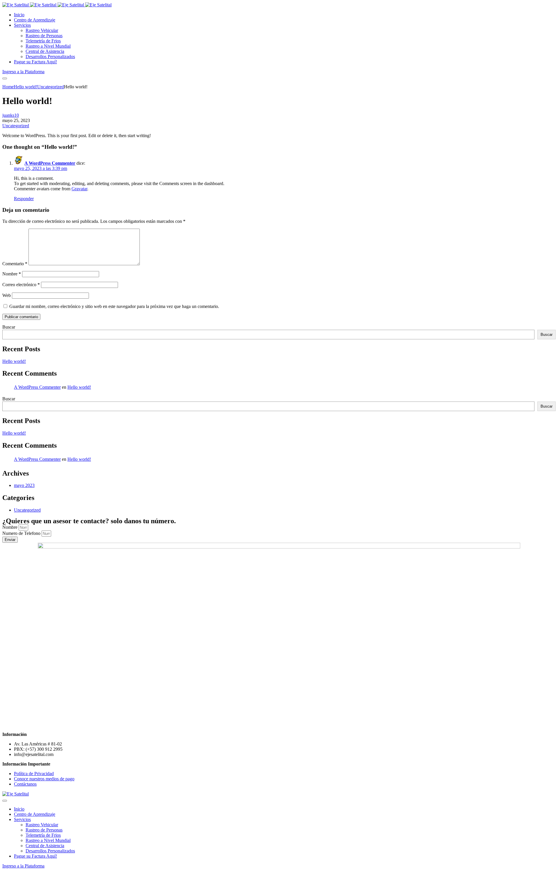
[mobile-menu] (4, 78)
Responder (24, 198)
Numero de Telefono (22, 533)
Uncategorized (15, 125)
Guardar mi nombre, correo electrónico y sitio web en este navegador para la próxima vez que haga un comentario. (114, 306)
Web (6, 295)
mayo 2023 (24, 485)
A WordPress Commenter (49, 163)
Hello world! (14, 361)
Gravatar (79, 188)
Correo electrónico (21, 284)
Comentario (14, 263)
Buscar (8, 327)
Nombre (11, 273)
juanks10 (10, 115)
